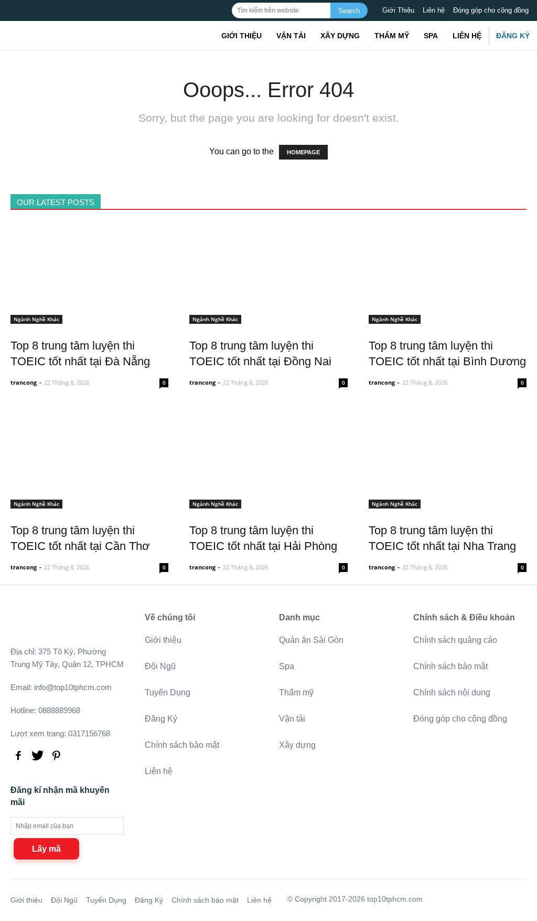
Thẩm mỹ (391, 35)
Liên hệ (434, 10)
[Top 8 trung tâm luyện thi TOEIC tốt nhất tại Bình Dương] (448, 317)
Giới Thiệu (398, 10)
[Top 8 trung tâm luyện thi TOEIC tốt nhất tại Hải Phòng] (268, 502)
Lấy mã (46, 848)
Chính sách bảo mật (182, 744)
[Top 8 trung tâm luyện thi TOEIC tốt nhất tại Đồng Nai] (268, 317)
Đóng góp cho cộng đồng (491, 10)
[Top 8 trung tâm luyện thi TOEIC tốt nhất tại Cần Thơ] (89, 502)
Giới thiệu (241, 35)
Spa (431, 35)
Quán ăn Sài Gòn (311, 640)
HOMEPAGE (303, 152)
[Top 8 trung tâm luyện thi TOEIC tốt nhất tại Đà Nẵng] (89, 317)
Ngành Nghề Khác (36, 319)
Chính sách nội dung (451, 692)
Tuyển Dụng (167, 692)
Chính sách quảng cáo (455, 640)
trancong (23, 382)
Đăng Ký (513, 35)
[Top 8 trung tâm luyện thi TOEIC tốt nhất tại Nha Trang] (448, 502)
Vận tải (291, 35)
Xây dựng (340, 35)
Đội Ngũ (160, 666)
